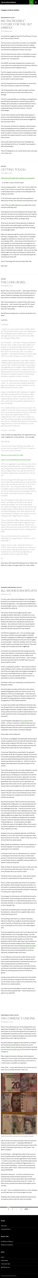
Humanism (4, 587)
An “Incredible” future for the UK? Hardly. (16, 24)
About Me (4, 1226)
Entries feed (4, 1260)
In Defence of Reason (7, 1241)
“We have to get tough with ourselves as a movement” (18, 178)
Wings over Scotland (7, 1245)
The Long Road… (14, 282)
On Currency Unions (18, 1018)
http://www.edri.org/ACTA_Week (12, 455)
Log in (2, 1257)
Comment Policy (6, 1229)
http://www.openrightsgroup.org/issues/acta (16, 459)
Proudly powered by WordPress (8, 1275)
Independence (5, 17)
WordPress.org (5, 1267)
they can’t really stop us (13, 1049)
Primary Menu (36, 2)
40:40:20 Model (30, 945)
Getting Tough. (13, 169)
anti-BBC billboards (15, 205)
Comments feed (5, 1264)
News (11, 1015)
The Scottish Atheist (8, 2)
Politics (12, 17)
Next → (27, 1209)
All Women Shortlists (19, 590)
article (25, 721)
